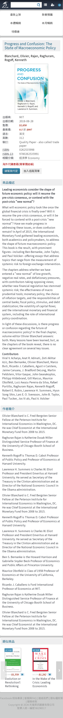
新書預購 (47, 14)
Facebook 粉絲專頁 (11, 698)
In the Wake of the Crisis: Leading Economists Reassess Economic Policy (44, 686)
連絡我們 (43, 698)
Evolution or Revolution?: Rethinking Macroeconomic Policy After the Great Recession (15, 688)
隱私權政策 (56, 698)
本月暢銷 (47, 23)
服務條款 (32, 701)
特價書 (16, 32)
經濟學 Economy (29, 158)
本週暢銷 (15, 23)
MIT (21, 117)
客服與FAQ (30, 698)
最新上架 (15, 14)
